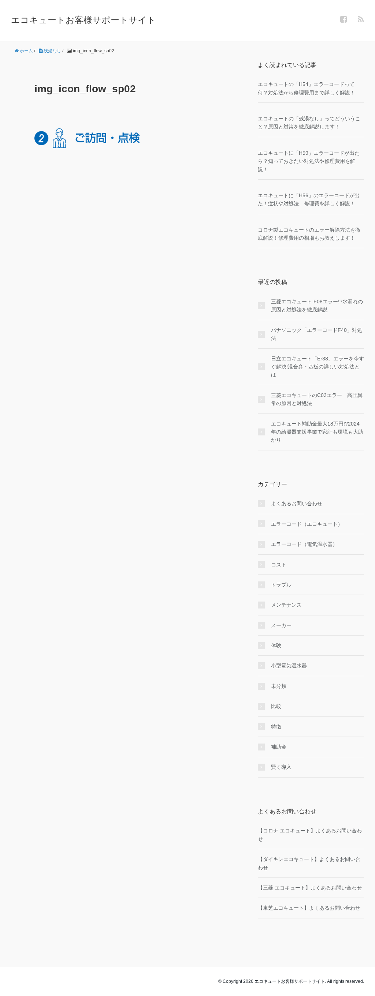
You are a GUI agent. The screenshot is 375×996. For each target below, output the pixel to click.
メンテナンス (286, 605)
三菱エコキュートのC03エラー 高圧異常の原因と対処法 (317, 399)
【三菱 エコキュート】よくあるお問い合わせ (310, 888)
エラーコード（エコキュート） (307, 524)
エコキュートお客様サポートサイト (83, 20)
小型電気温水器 (289, 666)
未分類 (278, 686)
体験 (276, 645)
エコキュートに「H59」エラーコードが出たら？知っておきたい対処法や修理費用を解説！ (309, 161)
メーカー (281, 625)
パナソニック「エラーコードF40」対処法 (316, 334)
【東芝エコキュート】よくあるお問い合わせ (309, 908)
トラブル (281, 585)
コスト (278, 565)
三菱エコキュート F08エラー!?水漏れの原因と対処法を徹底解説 (317, 305)
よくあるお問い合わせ (296, 503)
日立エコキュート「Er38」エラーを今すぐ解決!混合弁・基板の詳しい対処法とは (317, 367)
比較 (276, 706)
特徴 (276, 727)
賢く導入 (281, 767)
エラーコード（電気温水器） (304, 544)
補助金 (278, 747)
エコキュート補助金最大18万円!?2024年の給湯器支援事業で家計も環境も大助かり (317, 432)
